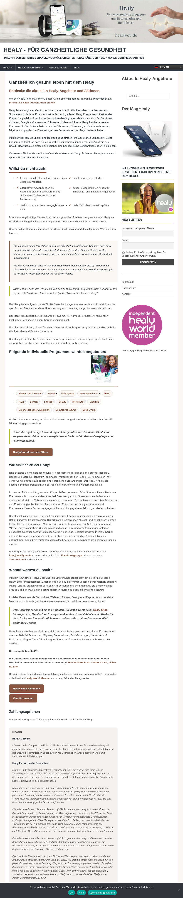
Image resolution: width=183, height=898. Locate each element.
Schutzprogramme (66, 410)
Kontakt (126, 293)
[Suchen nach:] (147, 96)
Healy (6, 67)
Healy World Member (37, 678)
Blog (77, 67)
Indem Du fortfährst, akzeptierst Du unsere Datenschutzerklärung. (144, 254)
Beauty (62, 401)
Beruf (107, 393)
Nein (81, 892)
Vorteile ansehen (23, 698)
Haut (21, 401)
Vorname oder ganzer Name (138, 228)
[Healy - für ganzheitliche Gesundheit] (91, 40)
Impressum (128, 281)
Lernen (34, 401)
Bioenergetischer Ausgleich (34, 410)
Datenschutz (129, 287)
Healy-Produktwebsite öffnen (31, 452)
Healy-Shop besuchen (26, 688)
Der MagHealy (136, 108)
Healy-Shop (100, 609)
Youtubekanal (17, 559)
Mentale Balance (89, 393)
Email (125, 240)
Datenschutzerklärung (102, 892)
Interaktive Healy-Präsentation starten (32, 102)
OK (71, 892)
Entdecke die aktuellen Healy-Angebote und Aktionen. (54, 91)
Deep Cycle (89, 410)
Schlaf (51, 393)
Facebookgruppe (71, 555)
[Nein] (178, 890)
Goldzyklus (67, 393)
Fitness (48, 401)
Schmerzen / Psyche (30, 393)
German (163, 67)
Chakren (94, 401)
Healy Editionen (58, 67)
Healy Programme (29, 67)
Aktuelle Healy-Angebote (147, 78)
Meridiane (77, 401)
